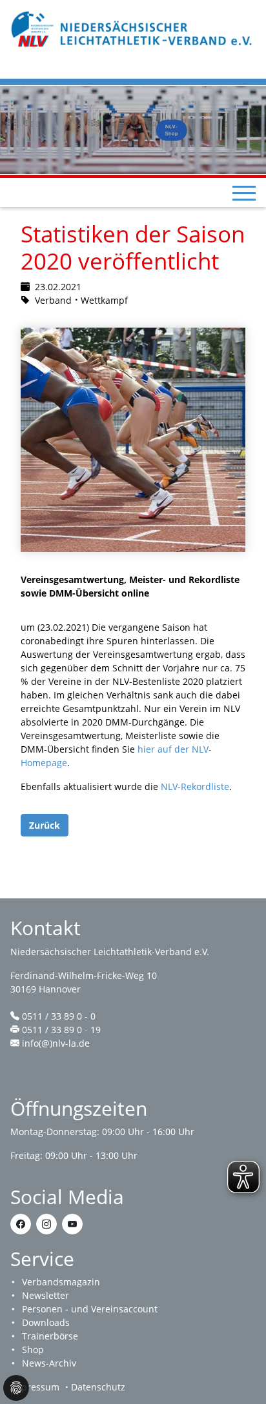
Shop (33, 1349)
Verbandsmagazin (61, 1282)
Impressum (34, 1387)
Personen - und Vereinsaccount (90, 1309)
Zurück (44, 825)
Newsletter (45, 1295)
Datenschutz (98, 1387)
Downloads (46, 1322)
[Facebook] (20, 1224)
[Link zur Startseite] (133, 28)
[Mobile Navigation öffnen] (244, 192)
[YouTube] (72, 1224)
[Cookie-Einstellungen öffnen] (16, 1388)
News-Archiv (49, 1363)
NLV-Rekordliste (195, 786)
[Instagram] (46, 1224)
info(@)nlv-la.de (56, 1043)
